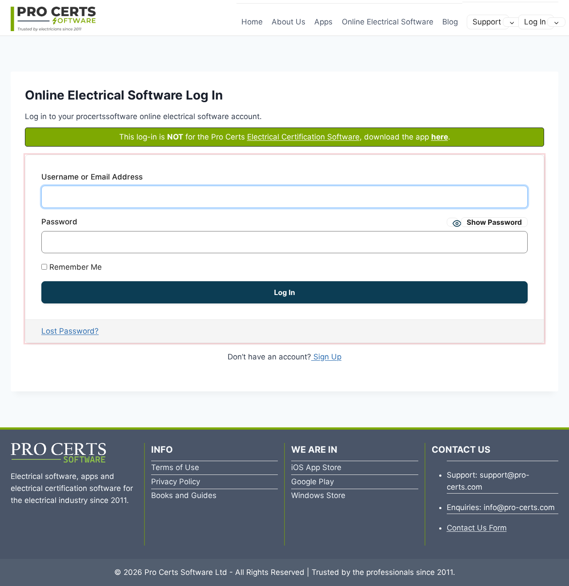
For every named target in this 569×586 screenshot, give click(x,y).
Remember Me (74, 267)
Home (252, 21)
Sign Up (326, 356)
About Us (288, 21)
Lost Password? (70, 331)
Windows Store (318, 495)
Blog (450, 21)
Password (59, 221)
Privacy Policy (175, 481)
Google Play (312, 481)
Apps (323, 21)
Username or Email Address (92, 176)
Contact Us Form (477, 527)
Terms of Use (175, 467)
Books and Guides (183, 495)
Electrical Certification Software (303, 136)
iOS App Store (316, 467)
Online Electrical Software (387, 21)
